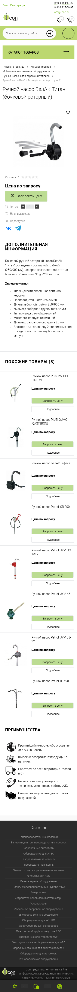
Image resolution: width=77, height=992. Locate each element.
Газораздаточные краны (38, 864)
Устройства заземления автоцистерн (38, 898)
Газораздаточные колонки (38, 859)
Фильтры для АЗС (38, 875)
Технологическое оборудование (38, 959)
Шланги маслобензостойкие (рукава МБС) (38, 886)
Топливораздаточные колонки (38, 837)
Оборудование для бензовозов (38, 925)
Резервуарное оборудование (38, 881)
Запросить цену (29, 196)
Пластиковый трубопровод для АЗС (38, 931)
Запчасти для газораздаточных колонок (38, 870)
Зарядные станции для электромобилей (38, 948)
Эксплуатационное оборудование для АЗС (38, 942)
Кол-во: (14, 206)
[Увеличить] (38, 141)
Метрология (38, 892)
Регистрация (17, 5)
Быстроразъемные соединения (38, 914)
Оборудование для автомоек (38, 953)
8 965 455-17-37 (63, 2)
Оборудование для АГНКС (38, 920)
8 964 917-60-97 (63, 7)
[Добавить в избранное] (68, 112)
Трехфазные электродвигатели (38, 936)
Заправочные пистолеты (38, 848)
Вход (5, 5)
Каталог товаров (23, 52)
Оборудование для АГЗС (38, 853)
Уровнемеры (38, 903)
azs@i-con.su (62, 12)
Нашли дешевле (20, 213)
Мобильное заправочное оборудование (39, 909)
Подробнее (53, 409)
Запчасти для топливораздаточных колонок (39, 842)
